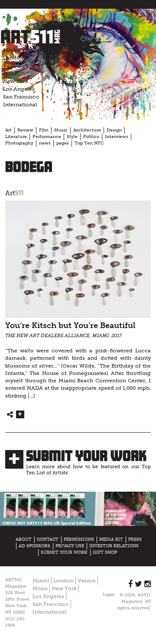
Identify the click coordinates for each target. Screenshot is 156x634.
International (20, 105)
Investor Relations (114, 546)
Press (135, 539)
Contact (47, 539)
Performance (46, 136)
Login (109, 594)
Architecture (87, 130)
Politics (91, 136)
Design (114, 130)
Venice (12, 65)
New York (15, 81)
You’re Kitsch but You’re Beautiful (70, 325)
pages (62, 143)
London (13, 58)
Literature (16, 136)
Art (8, 130)
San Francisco (21, 97)
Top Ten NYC (89, 143)
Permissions (79, 539)
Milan (10, 73)
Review (25, 130)
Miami (11, 50)
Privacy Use (69, 546)
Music (61, 130)
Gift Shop (105, 552)
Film (44, 130)
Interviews (116, 136)
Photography (19, 143)
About (24, 539)
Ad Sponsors (34, 546)
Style (72, 136)
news (45, 143)
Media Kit (111, 539)
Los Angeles (19, 89)
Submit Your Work (86, 455)
